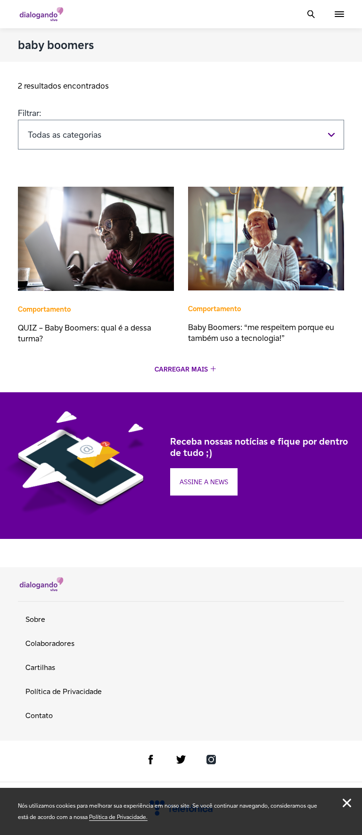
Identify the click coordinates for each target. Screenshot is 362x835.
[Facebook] (151, 761)
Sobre (35, 619)
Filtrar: (29, 112)
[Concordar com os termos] (347, 803)
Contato (39, 715)
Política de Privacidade (63, 691)
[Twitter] (181, 761)
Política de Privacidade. (118, 816)
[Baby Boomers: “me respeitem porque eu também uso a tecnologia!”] (266, 240)
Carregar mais (181, 369)
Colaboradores (49, 643)
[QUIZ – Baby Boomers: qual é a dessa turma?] (96, 240)
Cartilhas (40, 667)
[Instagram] (211, 761)
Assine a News (204, 482)
